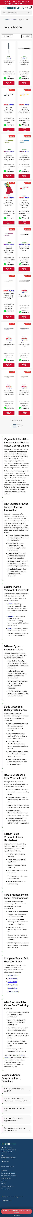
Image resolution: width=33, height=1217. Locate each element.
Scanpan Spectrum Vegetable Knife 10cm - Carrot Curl (9, 250)
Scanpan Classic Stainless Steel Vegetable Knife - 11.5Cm (8, 296)
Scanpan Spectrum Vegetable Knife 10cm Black (9, 110)
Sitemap (4, 1170)
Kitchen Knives (13, 975)
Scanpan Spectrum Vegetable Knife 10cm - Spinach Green (9, 157)
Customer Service (7, 1167)
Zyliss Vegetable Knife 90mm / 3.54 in (9, 62)
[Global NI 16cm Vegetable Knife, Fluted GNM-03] (8, 377)
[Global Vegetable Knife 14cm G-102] (24, 281)
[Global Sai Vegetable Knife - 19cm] (8, 329)
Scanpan (9, 103)
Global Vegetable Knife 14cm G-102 (24, 296)
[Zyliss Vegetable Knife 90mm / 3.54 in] (8, 48)
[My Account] (26, 7)
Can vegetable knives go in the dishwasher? (14, 1129)
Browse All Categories (8, 1173)
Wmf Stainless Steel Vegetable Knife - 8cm (24, 62)
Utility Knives (12, 982)
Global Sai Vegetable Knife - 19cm (8, 344)
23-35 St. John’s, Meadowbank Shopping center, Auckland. (8, 1150)
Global (24, 289)
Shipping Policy (6, 1178)
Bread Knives (12, 988)
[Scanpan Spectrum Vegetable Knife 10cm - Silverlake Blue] (24, 141)
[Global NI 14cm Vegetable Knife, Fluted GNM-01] (24, 377)
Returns (3, 1181)
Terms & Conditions (7, 1186)
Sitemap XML (5, 1189)
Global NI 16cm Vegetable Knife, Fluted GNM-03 (8, 392)
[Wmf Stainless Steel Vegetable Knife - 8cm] (24, 48)
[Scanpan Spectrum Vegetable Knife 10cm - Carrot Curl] (8, 234)
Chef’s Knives (12, 978)
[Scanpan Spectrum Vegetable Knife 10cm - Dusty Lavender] (24, 188)
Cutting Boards (13, 991)
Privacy (3, 1183)
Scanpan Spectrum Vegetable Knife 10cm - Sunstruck (24, 110)
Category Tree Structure (8, 1176)
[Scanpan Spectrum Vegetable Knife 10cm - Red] (8, 188)
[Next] (22, 426)
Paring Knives (12, 985)
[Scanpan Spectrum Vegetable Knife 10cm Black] (8, 95)
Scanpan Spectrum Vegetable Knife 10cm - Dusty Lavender (24, 204)
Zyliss (8, 56)
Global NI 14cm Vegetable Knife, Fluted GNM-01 (24, 392)
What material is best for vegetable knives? (13, 1119)
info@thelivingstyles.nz (8, 1157)
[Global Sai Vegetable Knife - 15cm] (24, 329)
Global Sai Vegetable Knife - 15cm (24, 344)
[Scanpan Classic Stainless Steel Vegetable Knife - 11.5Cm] (8, 281)
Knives (14, 19)
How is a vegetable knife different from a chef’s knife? (15, 1099)
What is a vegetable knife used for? (14, 1090)
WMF (24, 56)
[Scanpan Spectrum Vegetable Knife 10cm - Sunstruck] (24, 95)
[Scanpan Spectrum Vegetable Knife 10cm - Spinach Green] (8, 141)
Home (7, 19)
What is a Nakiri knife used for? (14, 1109)
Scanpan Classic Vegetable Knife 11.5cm (24, 248)
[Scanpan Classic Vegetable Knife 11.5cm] (24, 234)
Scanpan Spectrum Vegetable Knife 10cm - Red (9, 203)
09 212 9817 (6, 1161)
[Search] (29, 13)
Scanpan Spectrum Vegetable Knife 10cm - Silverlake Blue (24, 157)
